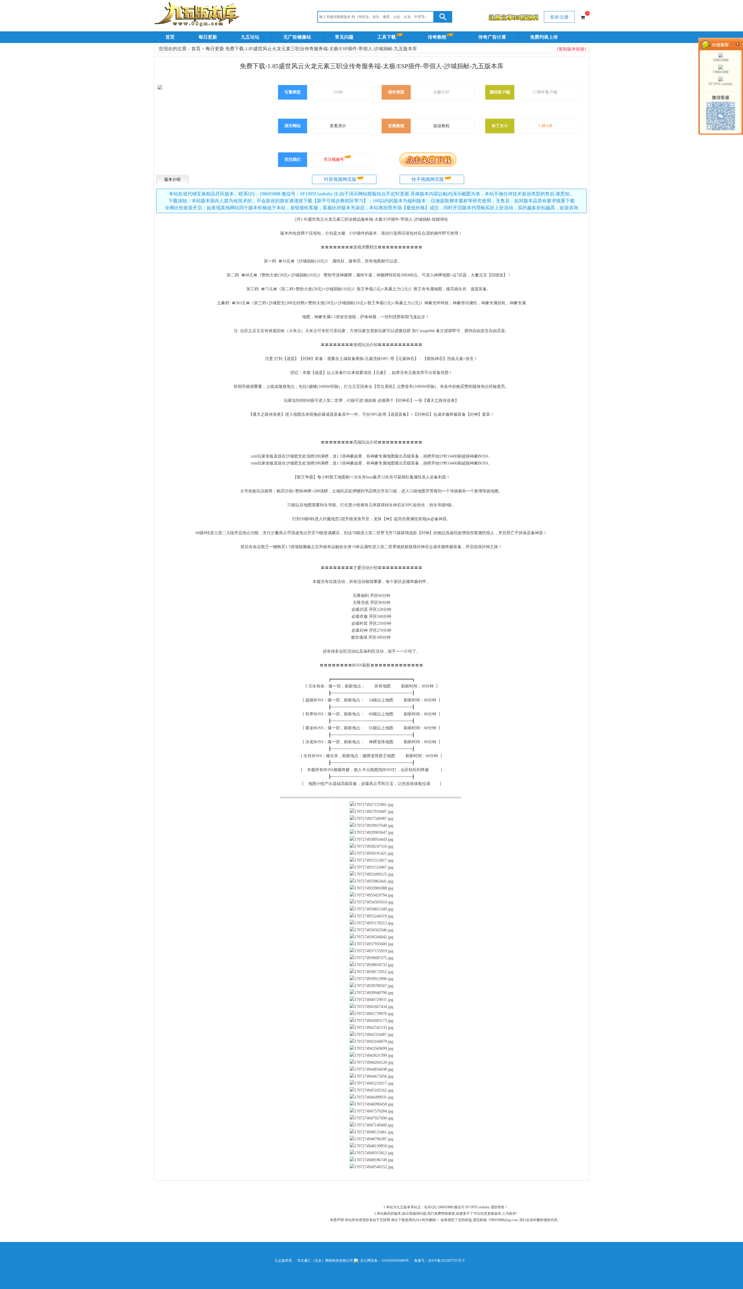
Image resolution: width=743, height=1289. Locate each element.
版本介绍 (172, 179)
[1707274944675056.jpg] (371, 1076)
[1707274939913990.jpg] (371, 978)
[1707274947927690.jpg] (371, 1118)
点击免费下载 (427, 159)
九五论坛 (250, 37)
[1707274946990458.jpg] (371, 1104)
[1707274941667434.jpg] (371, 1006)
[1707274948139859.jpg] (371, 1146)
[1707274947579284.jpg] (371, 1111)
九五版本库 (283, 1261)
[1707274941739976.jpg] (371, 1013)
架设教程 (441, 126)
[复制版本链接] (571, 49)
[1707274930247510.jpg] (371, 846)
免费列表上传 (544, 37)
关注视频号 (334, 159)
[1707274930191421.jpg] (371, 853)
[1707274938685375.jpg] (371, 958)
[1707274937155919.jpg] (371, 951)
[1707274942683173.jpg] (371, 1020)
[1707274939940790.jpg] (371, 992)
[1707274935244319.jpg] (371, 916)
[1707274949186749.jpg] (371, 1160)
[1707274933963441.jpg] (371, 881)
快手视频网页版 (428, 179)
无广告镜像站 (297, 37)
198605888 (720, 60)
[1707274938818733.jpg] (371, 965)
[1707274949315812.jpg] (371, 1153)
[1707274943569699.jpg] (371, 1048)
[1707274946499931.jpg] (371, 1097)
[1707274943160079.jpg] (371, 1041)
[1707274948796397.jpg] (371, 1139)
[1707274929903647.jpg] (371, 832)
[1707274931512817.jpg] (371, 860)
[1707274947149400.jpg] (371, 1125)
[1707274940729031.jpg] (371, 999)
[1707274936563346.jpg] (371, 930)
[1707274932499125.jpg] (371, 874)
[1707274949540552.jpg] (371, 1167)
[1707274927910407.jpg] (371, 811)
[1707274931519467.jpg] (371, 867)
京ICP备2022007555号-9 (446, 1261)
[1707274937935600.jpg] (371, 944)
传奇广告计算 (492, 37)
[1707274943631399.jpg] (371, 1055)
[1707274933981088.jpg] (371, 888)
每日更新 (208, 37)
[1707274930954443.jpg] (371, 839)
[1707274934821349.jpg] (371, 909)
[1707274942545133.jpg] (371, 1027)
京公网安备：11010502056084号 (384, 1261)
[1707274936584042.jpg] (371, 937)
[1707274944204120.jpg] (371, 1062)
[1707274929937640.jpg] (371, 825)
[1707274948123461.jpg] (371, 1132)
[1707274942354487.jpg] (371, 1034)
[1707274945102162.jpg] (371, 1090)
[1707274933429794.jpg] (371, 895)
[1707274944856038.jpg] (371, 1069)
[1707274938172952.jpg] (371, 971)
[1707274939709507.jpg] (371, 985)
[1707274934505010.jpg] (371, 902)
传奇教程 (437, 37)
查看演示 (338, 126)
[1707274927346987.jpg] (371, 818)
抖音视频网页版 (340, 179)
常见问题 (344, 37)
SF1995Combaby (720, 84)
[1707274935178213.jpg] (371, 923)
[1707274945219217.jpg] (371, 1083)
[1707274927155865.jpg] (371, 804)
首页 (170, 37)
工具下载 (386, 37)
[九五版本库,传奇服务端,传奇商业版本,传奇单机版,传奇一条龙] (198, 15)
